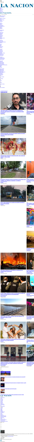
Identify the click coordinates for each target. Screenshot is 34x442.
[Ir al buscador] (1, 3)
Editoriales (1, 40)
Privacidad (12, 436)
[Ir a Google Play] (3, 431)
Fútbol (1, 44)
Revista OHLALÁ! (2, 68)
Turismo (1, 49)
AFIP (27, 342)
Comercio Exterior (2, 26)
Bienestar (1, 36)
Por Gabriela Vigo (29, 249)
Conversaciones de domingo (3, 64)
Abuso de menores (3, 296)
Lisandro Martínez (29, 318)
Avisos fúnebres (2, 62)
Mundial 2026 (2, 113)
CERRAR (1, 0)
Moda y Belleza (2, 54)
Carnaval (28, 205)
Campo (1, 24)
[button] (17, 50)
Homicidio (2, 182)
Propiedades (1, 25)
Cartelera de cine (2, 57)
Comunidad (1, 35)
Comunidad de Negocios (30, 273)
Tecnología (1, 50)
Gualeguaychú (4, 92)
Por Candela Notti (3, 112)
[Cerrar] (11, 13)
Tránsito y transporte (2, 18)
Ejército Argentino (3, 365)
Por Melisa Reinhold (29, 272)
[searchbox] (17, 14)
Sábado (1, 65)
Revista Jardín (1, 72)
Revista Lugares (2, 70)
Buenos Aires (1, 32)
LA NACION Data (2, 19)
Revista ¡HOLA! (2, 69)
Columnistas (1, 41)
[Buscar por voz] (33, 14)
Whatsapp (28, 226)
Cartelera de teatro (2, 58)
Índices (1, 27)
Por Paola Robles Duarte (4, 181)
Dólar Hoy (1, 23)
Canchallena (1, 46)
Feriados (1, 52)
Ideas (0, 66)
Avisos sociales (2, 63)
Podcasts (1, 53)
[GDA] (2, 438)
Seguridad (1, 33)
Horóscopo (1, 51)
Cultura (1, 34)
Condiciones (9, 436)
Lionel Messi (28, 113)
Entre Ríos (2, 204)
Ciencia (1, 37)
